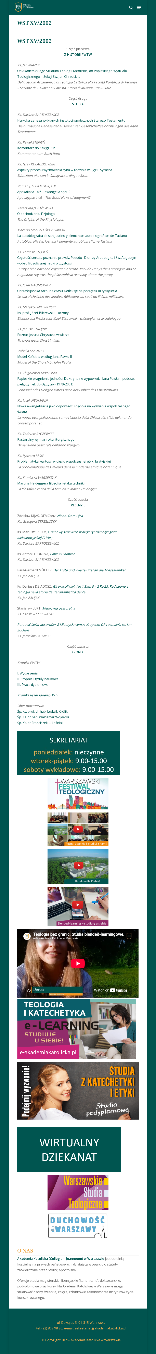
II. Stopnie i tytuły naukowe (37, 679)
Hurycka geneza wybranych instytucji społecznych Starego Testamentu (71, 120)
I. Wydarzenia (27, 673)
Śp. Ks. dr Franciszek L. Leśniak (40, 723)
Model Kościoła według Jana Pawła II (44, 356)
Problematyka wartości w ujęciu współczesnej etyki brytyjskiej (64, 461)
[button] (139, 7)
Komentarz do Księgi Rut (36, 148)
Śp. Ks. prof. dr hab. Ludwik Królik (42, 711)
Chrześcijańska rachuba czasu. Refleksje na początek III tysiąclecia (67, 291)
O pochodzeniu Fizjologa (36, 213)
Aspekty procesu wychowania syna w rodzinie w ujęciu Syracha (64, 170)
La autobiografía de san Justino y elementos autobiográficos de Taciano (72, 235)
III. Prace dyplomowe (33, 684)
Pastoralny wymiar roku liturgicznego (46, 439)
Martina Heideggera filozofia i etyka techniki (50, 483)
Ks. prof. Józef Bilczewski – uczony (43, 313)
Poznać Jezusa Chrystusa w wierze (43, 334)
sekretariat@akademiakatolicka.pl (100, 1328)
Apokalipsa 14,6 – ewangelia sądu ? (43, 192)
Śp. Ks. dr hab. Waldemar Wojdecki (43, 717)
